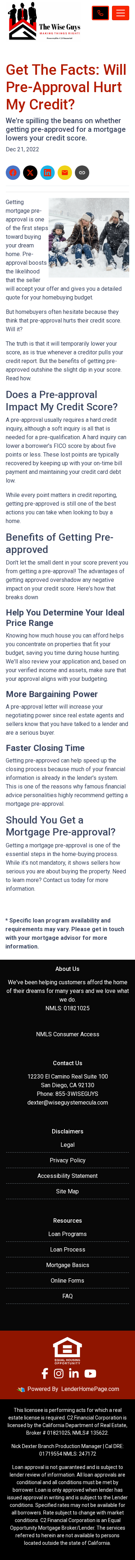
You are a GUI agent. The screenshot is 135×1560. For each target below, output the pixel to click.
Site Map (67, 1191)
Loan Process (67, 1249)
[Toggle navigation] (120, 13)
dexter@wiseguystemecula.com (67, 1102)
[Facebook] (44, 1373)
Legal (67, 1144)
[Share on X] (30, 172)
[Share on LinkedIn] (47, 172)
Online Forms (67, 1280)
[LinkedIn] (73, 1373)
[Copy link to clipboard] (82, 172)
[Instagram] (58, 1373)
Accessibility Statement (67, 1175)
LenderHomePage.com (90, 1389)
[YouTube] (90, 1373)
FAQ (67, 1296)
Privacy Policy (68, 1160)
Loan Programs (67, 1234)
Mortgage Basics (67, 1265)
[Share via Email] (65, 172)
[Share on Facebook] (13, 172)
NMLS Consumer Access (67, 1034)
